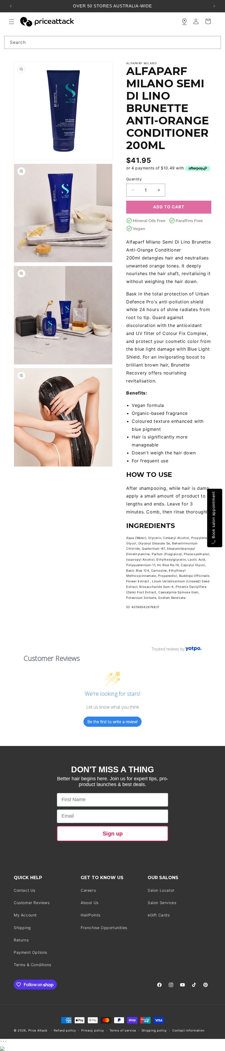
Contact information (188, 1030)
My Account (25, 915)
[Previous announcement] (11, 6)
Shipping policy (154, 1030)
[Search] (215, 42)
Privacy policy (92, 1030)
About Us (90, 902)
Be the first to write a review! (112, 721)
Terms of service (122, 1030)
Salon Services (162, 902)
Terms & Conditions (32, 964)
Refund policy (65, 1030)
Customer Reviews (32, 902)
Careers (88, 890)
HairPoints (90, 915)
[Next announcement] (214, 6)
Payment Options (30, 952)
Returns (21, 940)
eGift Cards (159, 915)
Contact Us (24, 890)
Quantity (134, 179)
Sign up (113, 834)
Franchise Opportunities (104, 927)
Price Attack (37, 1030)
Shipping (22, 927)
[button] (11, 22)
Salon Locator (161, 890)
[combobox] (112, 42)
